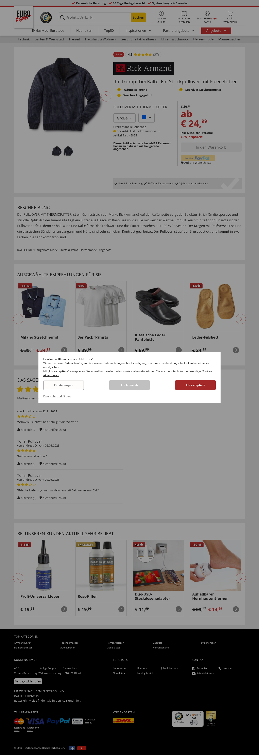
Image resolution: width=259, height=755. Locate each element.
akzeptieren (51, 375)
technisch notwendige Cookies (192, 371)
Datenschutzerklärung (57, 396)
